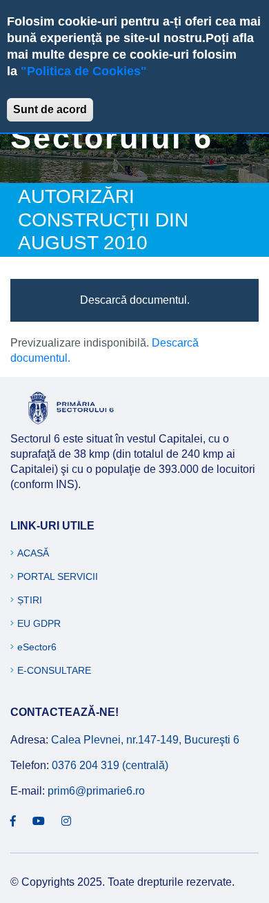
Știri (29, 599)
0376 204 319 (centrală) (110, 765)
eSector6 (37, 646)
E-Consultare (54, 670)
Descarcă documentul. (135, 300)
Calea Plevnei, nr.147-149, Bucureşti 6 (145, 740)
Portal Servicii (57, 576)
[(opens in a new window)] (13, 821)
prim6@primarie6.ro (96, 791)
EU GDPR (39, 623)
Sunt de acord (50, 109)
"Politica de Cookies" (84, 71)
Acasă (33, 553)
